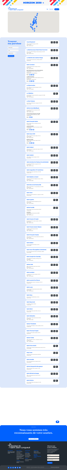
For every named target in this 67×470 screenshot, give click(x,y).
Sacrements (27, 460)
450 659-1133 (29, 60)
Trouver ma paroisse (37, 456)
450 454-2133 (29, 311)
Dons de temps (27, 454)
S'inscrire (50, 462)
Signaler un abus (36, 451)
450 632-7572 (29, 72)
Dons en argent (27, 453)
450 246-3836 (29, 348)
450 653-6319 (29, 187)
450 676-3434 (29, 369)
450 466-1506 (29, 52)
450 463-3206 (29, 195)
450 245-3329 (29, 202)
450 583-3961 (29, 124)
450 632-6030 (29, 229)
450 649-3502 (29, 237)
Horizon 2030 (27, 450)
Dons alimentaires (28, 455)
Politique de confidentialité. (55, 467)
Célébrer (26, 458)
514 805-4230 (29, 78)
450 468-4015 (29, 96)
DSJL (29, 467)
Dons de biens (27, 456)
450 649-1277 (29, 267)
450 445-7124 (29, 88)
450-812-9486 (29, 141)
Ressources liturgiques (28, 459)
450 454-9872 (29, 245)
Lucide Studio (42, 467)
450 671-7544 (29, 275)
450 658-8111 (29, 259)
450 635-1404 (29, 67)
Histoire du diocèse (19, 451)
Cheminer (18, 460)
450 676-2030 (29, 150)
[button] (32, 25)
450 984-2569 (29, 304)
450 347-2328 (29, 252)
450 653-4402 (29, 172)
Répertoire (36, 455)
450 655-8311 (29, 318)
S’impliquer (27, 452)
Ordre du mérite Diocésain (20, 455)
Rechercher (11, 55)
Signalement (51, 9)
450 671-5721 (29, 333)
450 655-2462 (29, 355)
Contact (35, 457)
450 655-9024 (29, 210)
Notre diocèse (19, 450)
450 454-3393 (29, 383)
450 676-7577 (29, 44)
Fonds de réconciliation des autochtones (20, 457)
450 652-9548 (29, 115)
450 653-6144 (29, 179)
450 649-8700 (29, 362)
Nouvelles (35, 454)
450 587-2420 (29, 283)
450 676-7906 (29, 136)
